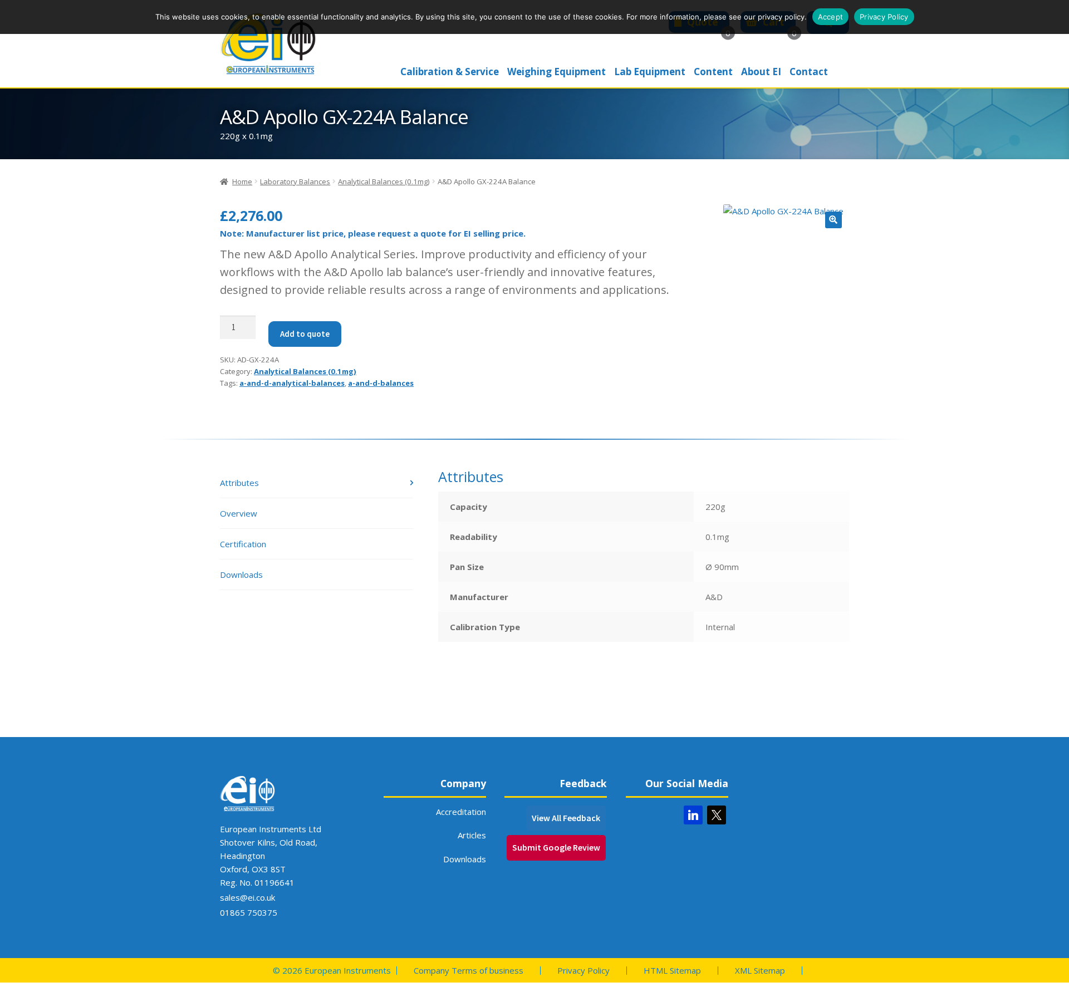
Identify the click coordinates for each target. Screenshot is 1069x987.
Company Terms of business (468, 970)
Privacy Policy (583, 970)
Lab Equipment (649, 71)
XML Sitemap (760, 970)
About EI (761, 71)
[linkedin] (693, 815)
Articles (472, 835)
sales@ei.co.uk (247, 897)
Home (242, 181)
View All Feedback (566, 817)
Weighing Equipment (556, 71)
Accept (831, 16)
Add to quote (305, 333)
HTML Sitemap (672, 970)
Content (713, 71)
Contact (809, 71)
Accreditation (461, 811)
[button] (833, 220)
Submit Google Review (556, 847)
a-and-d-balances (381, 383)
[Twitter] (716, 815)
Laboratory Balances (295, 181)
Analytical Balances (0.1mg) (383, 181)
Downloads (464, 859)
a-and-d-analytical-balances (292, 383)
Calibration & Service (449, 71)
